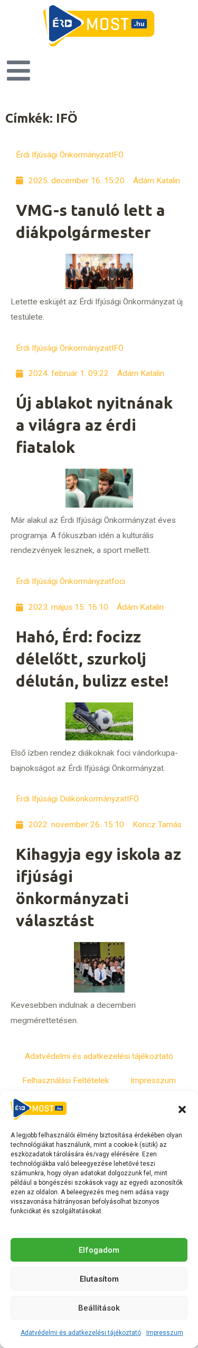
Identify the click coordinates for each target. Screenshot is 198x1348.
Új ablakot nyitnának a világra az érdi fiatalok (94, 425)
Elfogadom (99, 1250)
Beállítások (99, 1308)
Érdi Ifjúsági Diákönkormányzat (71, 799)
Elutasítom (99, 1279)
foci (118, 581)
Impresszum (164, 1332)
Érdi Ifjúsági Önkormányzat (63, 155)
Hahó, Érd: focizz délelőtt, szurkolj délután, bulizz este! (92, 659)
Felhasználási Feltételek (65, 1080)
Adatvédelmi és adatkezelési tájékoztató (81, 1332)
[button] (182, 1109)
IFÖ (117, 155)
